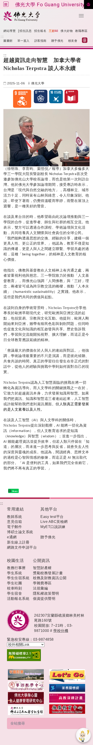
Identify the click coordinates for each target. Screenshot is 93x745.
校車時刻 (14, 588)
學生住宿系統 (18, 578)
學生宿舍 (14, 593)
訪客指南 (40, 40)
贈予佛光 (57, 40)
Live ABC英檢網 (54, 522)
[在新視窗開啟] (26, 674)
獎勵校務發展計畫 (48, 573)
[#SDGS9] (23, 99)
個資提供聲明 (44, 598)
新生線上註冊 (18, 542)
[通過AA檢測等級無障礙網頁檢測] (46, 655)
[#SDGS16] (56, 96)
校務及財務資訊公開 (50, 578)
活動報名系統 (18, 598)
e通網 (12, 537)
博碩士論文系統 (20, 532)
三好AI (53, 31)
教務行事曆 (16, 568)
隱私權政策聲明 (46, 593)
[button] (81, 16)
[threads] (86, 40)
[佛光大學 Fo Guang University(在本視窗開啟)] (37, 16)
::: (2, 36)
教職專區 (81, 31)
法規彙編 (40, 588)
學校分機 (60, 631)
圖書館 (8, 40)
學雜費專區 (42, 583)
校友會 (72, 40)
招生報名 (40, 31)
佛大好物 (66, 31)
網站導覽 (9, 31)
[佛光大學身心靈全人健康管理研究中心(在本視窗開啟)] (26, 698)
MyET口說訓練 (52, 527)
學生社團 (14, 583)
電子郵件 (14, 527)
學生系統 (14, 573)
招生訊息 (25, 31)
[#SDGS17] (40, 96)
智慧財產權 (42, 568)
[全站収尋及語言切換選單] (6, 4)
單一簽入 (23, 40)
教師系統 (14, 517)
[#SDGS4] (71, 96)
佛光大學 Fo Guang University (50, 4)
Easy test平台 (52, 517)
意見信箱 (14, 522)
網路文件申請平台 (22, 547)
